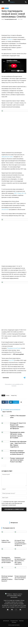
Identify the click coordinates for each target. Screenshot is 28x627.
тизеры (7, 395)
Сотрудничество (14, 620)
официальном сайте (7, 156)
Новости (6, 8)
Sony (7, 5)
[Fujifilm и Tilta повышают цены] (5, 417)
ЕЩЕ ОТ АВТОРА (7, 411)
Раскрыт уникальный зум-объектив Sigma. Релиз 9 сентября (17, 460)
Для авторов (6, 620)
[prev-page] (3, 466)
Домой (3, 5)
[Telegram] (7, 609)
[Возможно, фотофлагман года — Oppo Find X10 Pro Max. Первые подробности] (5, 443)
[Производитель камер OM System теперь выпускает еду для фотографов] (5, 434)
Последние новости (9, 528)
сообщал (9, 39)
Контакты (14, 622)
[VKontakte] (11, 609)
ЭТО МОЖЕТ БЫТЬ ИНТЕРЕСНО (11, 409)
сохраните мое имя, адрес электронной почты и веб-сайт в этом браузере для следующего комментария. (13, 503)
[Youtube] (20, 609)
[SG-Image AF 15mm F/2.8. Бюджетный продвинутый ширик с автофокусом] (5, 425)
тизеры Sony (14, 395)
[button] (2, 2)
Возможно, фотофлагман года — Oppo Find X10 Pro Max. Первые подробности (20, 561)
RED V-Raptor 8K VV (19, 193)
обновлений (5, 209)
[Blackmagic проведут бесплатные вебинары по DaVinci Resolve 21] (5, 452)
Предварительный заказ (14, 348)
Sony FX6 (11, 360)
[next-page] (5, 466)
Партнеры (21, 620)
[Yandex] (16, 609)
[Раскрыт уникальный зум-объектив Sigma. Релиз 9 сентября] (5, 460)
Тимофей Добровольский (10, 19)
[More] (21, 402)
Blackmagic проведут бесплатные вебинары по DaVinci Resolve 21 (17, 452)
